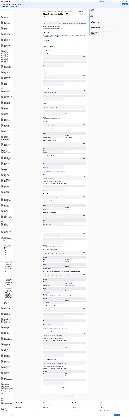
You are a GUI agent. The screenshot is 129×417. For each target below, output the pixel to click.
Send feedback (82, 14)
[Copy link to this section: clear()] (47, 103)
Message (66, 317)
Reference (12, 6)
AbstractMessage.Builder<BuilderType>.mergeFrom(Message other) (55, 328)
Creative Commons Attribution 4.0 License (68, 395)
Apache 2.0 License (44, 396)
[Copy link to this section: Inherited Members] (56, 46)
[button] (6, 233)
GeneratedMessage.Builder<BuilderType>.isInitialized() (52, 246)
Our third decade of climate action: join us (41, 414)
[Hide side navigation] (12, 415)
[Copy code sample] (85, 22)
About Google (17, 414)
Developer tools (54, 11)
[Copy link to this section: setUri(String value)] (53, 331)
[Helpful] (84, 11)
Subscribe (117, 414)
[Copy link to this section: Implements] (50, 40)
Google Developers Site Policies (57, 396)
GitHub (73, 404)
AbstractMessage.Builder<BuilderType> (79, 35)
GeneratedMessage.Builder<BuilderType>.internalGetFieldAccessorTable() (56, 228)
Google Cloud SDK (7, 4)
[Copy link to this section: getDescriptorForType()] (55, 155)
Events (101, 405)
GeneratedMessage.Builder (48, 36)
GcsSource (45, 84)
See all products (17, 404)
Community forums (46, 404)
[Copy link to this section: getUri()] (47, 174)
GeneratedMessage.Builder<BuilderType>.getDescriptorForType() (54, 171)
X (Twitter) (102, 407)
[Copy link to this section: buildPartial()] (50, 88)
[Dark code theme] (83, 22)
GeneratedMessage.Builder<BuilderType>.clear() (51, 118)
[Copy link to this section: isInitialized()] (50, 231)
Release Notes (45, 407)
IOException (45, 302)
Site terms (25, 414)
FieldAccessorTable (47, 224)
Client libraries (20, 4)
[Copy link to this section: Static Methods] (53, 50)
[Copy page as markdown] (47, 16)
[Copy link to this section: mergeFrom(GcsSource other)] (58, 249)
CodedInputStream (68, 283)
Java (14, 4)
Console (113, 1)
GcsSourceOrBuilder (46, 42)
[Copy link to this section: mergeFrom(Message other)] (57, 306)
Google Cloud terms (31, 414)
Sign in (127, 1)
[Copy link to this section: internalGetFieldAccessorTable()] (59, 212)
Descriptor (45, 65)
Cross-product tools (26, 1)
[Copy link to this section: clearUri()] (48, 121)
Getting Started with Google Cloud (77, 405)
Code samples (74, 407)
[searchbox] (6, 10)
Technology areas (16, 1)
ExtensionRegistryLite (69, 285)
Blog (101, 404)
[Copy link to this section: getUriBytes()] (50, 193)
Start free (125, 4)
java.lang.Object (45, 35)
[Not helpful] (85, 11)
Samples (17, 6)
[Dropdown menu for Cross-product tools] (31, 1)
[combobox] (104, 1)
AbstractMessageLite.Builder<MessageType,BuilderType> (60, 35)
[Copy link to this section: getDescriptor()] (51, 54)
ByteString (45, 209)
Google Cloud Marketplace (19, 407)
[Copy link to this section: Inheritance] (50, 32)
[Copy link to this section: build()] (47, 73)
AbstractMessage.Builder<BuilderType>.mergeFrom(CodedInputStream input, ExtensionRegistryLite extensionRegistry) (64, 295)
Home (44, 11)
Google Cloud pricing (18, 405)
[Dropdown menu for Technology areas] (21, 1)
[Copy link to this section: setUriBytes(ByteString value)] (57, 359)
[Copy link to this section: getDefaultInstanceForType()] (57, 140)
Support (44, 405)
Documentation (48, 11)
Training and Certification (76, 410)
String (44, 190)
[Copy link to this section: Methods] (49, 70)
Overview (3, 6)
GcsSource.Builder (47, 115)
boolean (44, 243)
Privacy (21, 414)
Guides (7, 6)
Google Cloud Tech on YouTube (105, 410)
